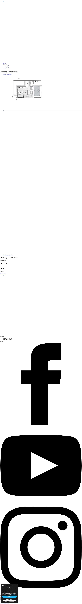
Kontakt (4, 68)
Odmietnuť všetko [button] (9, 599)
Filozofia (4, 63)
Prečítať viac (13, 594)
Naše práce (5, 64)
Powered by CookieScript (9, 601)
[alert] (9, 593)
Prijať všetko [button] (9, 596)
